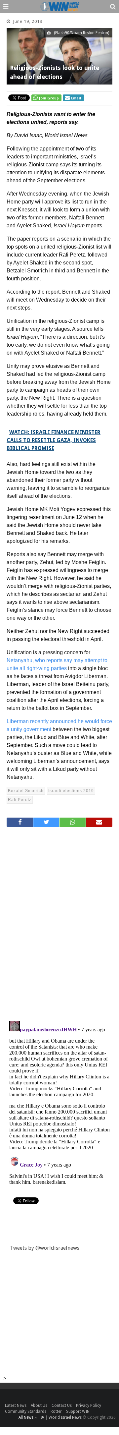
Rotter (56, 1411)
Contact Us (62, 1405)
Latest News (15, 1405)
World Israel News (65, 1417)
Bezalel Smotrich (26, 790)
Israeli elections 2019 (71, 790)
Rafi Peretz (19, 799)
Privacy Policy (88, 1405)
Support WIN (78, 1411)
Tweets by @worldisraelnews (44, 1248)
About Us (39, 1405)
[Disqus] (59, 921)
